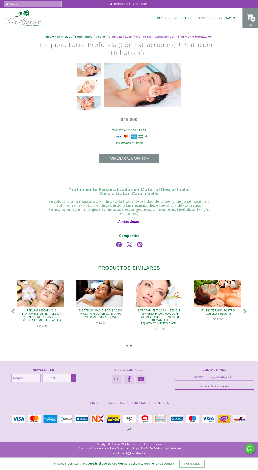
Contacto (226, 18)
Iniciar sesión (140, 4)
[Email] (141, 379)
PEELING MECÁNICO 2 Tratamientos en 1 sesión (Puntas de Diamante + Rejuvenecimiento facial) (41, 315)
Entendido (192, 463)
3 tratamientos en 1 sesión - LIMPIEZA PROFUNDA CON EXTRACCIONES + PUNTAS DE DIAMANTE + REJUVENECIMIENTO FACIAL (159, 316)
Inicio (161, 18)
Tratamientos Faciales (89, 36)
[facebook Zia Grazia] (129, 379)
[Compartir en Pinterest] (140, 245)
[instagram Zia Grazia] (117, 379)
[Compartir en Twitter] (129, 245)
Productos (181, 18)
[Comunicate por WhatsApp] (249, 448)
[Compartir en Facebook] (119, 245)
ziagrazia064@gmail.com (223, 377)
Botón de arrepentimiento (165, 448)
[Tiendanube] (129, 454)
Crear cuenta (122, 4)
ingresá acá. (140, 448)
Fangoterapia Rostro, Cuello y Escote (218, 311)
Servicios (204, 18)
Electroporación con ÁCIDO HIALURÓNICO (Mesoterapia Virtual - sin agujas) (101, 313)
